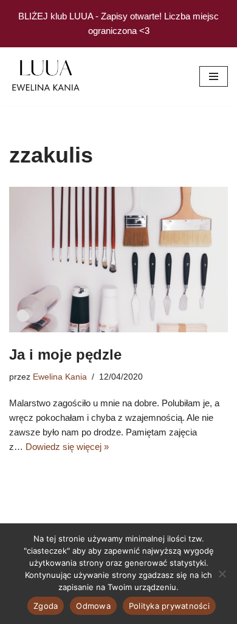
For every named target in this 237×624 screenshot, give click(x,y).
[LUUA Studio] (45, 76)
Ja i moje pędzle (65, 354)
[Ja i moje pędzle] (118, 259)
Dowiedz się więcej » (67, 446)
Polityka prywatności (169, 606)
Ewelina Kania (60, 376)
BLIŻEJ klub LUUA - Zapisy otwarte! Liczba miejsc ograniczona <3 (118, 23)
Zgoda (45, 606)
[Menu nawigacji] (213, 76)
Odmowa (93, 606)
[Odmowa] (222, 574)
